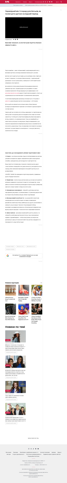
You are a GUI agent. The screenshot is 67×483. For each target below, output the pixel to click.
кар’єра (54, 452)
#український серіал (11, 352)
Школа (8, 340)
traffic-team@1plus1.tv (33, 476)
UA (56, 1)
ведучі (59, 452)
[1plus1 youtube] (38, 448)
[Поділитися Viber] (17, 39)
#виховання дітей (31, 246)
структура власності (18, 454)
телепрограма (39, 1)
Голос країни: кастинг (18, 5)
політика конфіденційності (33, 454)
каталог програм (45, 452)
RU (58, 1)
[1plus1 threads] (31, 448)
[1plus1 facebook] (35, 448)
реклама (15, 452)
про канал (8, 452)
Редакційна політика (33, 456)
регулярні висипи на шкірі (12, 93)
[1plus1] (7, 2)
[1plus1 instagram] (28, 448)
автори (9, 454)
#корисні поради (10, 249)
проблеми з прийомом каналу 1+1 (29, 452)
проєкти (18, 1)
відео (30, 1)
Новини (25, 1)
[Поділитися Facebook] (15, 39)
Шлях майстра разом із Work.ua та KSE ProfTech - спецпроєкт (39, 5)
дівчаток (7, 101)
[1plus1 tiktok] (33, 448)
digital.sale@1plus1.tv (33, 473)
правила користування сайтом (51, 454)
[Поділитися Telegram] (13, 39)
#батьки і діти (20, 246)
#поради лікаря (10, 246)
